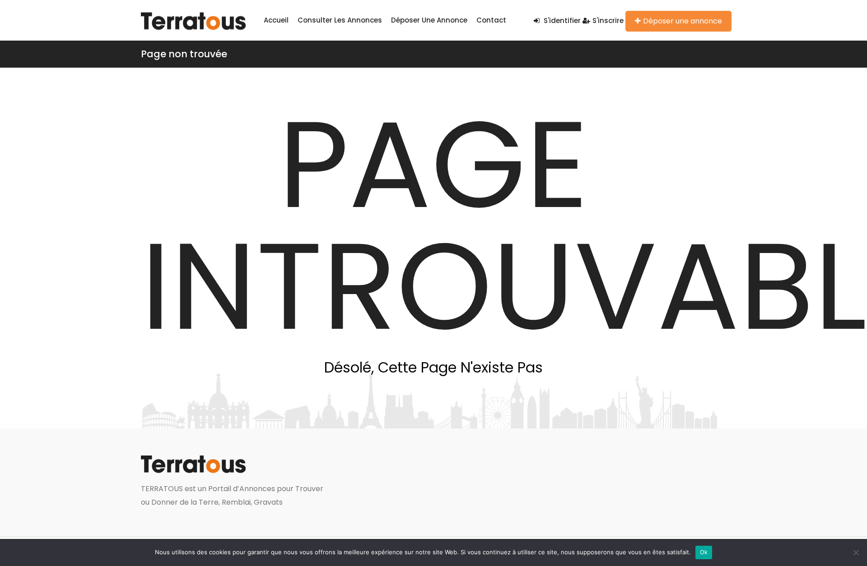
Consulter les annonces (340, 20)
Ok (704, 552)
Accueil (276, 20)
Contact (491, 20)
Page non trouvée (184, 53)
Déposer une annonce (429, 20)
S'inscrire (608, 20)
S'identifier (561, 20)
